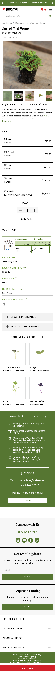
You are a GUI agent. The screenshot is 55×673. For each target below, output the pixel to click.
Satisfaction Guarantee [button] (25, 326)
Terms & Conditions (20, 655)
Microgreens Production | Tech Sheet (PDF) (28, 425)
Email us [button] (27, 501)
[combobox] (27, 16)
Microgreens (20, 23)
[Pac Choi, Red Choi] (14, 354)
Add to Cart (27, 668)
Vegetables (7, 23)
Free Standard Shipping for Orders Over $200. (26, 3)
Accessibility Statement (35, 663)
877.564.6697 (27, 532)
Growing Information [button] (23, 317)
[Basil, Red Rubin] (41, 388)
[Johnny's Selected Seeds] (10, 9)
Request (27, 606)
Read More (7, 121)
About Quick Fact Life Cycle (16, 278)
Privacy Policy (35, 655)
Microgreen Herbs (37, 23)
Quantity (27, 202)
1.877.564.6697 (27, 485)
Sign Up (27, 577)
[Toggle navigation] (49, 9)
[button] (2, 3)
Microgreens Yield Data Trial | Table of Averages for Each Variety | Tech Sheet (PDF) (28, 450)
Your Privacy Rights (26, 657)
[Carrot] (14, 388)
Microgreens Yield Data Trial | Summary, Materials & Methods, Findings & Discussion (29, 440)
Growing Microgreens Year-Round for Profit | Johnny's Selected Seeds (27, 459)
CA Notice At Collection (26, 659)
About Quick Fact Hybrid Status (21, 289)
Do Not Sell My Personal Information (26, 661)
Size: (4, 132)
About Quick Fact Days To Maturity (24, 268)
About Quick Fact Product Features (26, 299)
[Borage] (41, 354)
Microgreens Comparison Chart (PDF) (29, 432)
